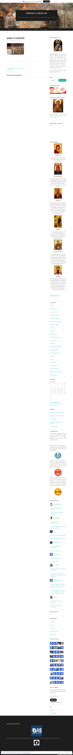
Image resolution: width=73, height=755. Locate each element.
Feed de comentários (54, 631)
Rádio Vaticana (53, 362)
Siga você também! (54, 687)
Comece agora (46, 1)
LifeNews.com (52, 327)
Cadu (19, 40)
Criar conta (52, 621)
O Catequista (52, 343)
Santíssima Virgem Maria (55, 368)
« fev (51, 397)
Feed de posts (52, 628)
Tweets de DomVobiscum (55, 404)
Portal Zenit (52, 356)
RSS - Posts (52, 710)
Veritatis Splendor (53, 374)
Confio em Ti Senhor (54, 426)
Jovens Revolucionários (54, 324)
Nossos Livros (44, 29)
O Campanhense (53, 340)
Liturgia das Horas (53, 334)
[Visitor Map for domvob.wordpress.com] (50, 614)
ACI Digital (52, 305)
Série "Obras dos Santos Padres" (56, 371)
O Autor (29, 29)
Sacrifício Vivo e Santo (54, 365)
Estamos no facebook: (55, 295)
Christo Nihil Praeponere (55, 318)
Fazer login (52, 624)
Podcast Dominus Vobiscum (55, 352)
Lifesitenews (52, 330)
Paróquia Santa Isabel (54, 349)
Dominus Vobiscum (36, 13)
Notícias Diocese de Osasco (55, 337)
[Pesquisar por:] (58, 80)
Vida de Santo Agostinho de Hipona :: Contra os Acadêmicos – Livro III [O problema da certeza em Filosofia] (58, 592)
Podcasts (36, 29)
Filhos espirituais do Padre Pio (56, 321)
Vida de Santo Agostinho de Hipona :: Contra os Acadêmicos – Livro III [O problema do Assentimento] (58, 586)
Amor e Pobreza (53, 312)
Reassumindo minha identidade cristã (57, 415)
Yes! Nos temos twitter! (55, 402)
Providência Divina (54, 561)
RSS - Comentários (53, 713)
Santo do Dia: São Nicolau (56, 550)
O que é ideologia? (53, 418)
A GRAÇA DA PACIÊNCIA (56, 558)
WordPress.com (53, 634)
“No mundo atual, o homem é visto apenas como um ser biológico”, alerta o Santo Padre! (58, 575)
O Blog (15, 29)
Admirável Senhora (53, 308)
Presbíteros (52, 359)
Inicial (9, 29)
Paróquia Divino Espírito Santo (56, 346)
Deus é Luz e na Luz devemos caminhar (57, 412)
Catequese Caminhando (54, 315)
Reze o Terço (22, 29)
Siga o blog (53, 700)
